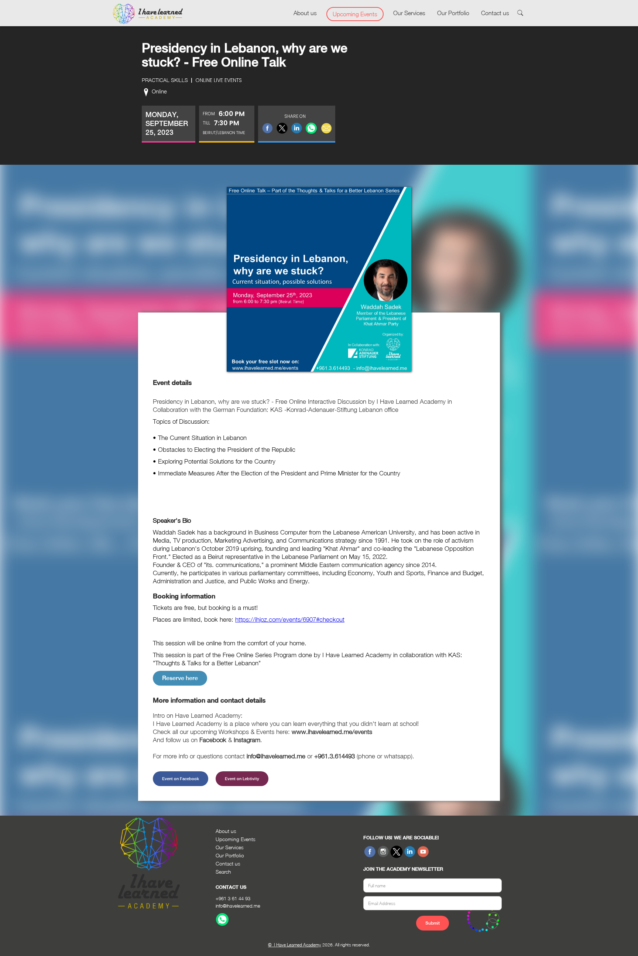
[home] (148, 14)
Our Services (409, 13)
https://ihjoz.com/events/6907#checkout (289, 619)
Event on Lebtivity (242, 778)
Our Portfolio (453, 13)
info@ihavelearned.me (238, 906)
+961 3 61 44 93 (233, 898)
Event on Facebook (180, 778)
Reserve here (180, 678)
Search (223, 871)
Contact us (495, 13)
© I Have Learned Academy (294, 945)
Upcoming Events (355, 14)
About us (305, 13)
